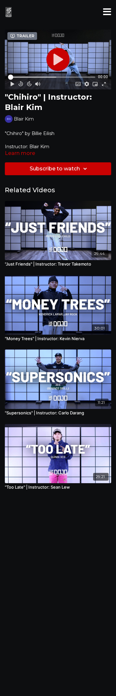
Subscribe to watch (55, 169)
